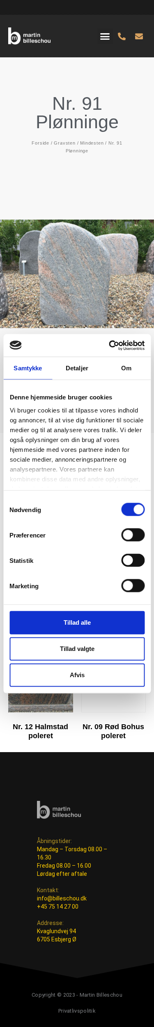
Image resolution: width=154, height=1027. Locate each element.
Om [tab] (126, 368)
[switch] (133, 535)
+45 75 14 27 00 (57, 906)
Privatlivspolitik (77, 1011)
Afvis (77, 674)
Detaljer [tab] (77, 368)
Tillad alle (77, 622)
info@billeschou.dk (62, 898)
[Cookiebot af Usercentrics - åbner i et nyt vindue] (110, 345)
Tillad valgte (77, 648)
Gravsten (64, 143)
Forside (40, 143)
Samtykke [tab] (28, 368)
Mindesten (91, 143)
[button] (105, 36)
